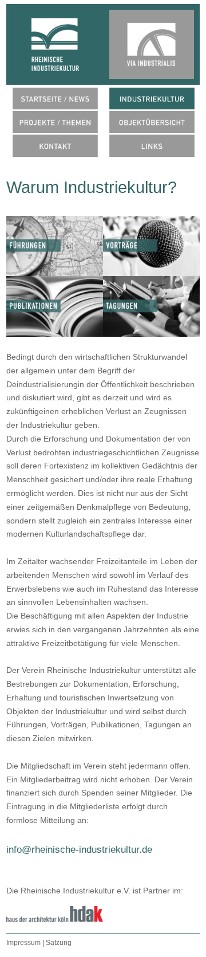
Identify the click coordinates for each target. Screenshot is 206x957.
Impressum (24, 943)
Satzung (59, 943)
